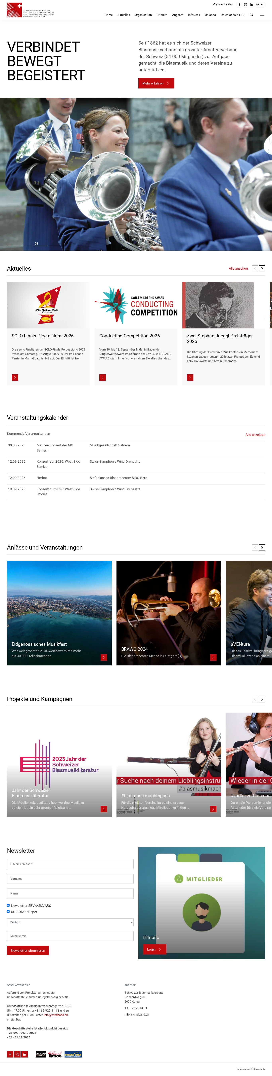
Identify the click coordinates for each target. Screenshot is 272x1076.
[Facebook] (239, 4)
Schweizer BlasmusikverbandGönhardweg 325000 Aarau (144, 997)
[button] (260, 4)
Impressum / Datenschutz (250, 1069)
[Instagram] (245, 4)
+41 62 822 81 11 (136, 1008)
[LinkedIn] (251, 4)
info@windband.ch (56, 1015)
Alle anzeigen (255, 435)
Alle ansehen (238, 268)
